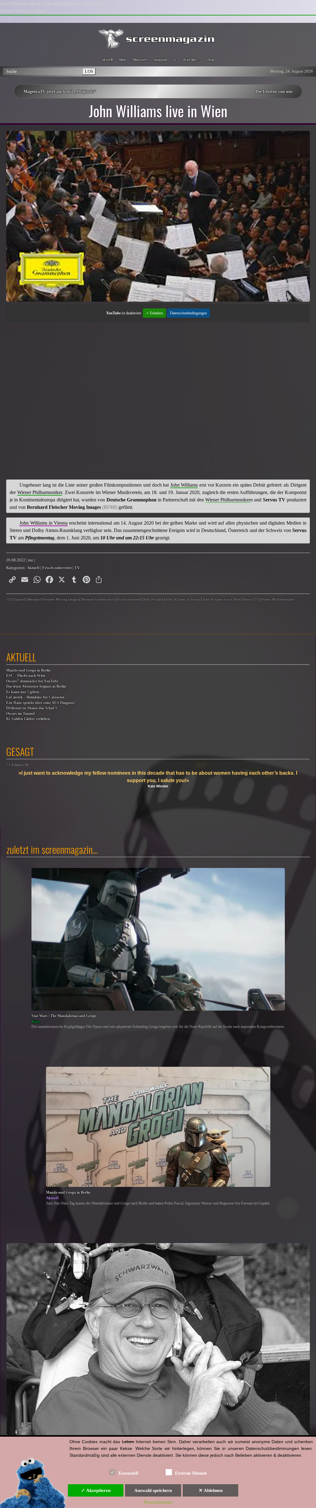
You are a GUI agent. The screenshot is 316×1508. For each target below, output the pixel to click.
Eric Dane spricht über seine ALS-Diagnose (40, 703)
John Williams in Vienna (183, 599)
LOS (89, 71)
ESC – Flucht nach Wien (25, 676)
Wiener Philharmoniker (277, 599)
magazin (160, 59)
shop (210, 59)
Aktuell (33, 568)
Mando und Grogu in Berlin (28, 670)
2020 (10, 599)
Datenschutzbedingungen (188, 313)
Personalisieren (158, 1502)
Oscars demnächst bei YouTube (32, 681)
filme (123, 59)
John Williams (153, 599)
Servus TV (251, 599)
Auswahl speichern (153, 1490)
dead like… (192, 59)
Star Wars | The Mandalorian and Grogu (63, 1016)
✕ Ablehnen (210, 1490)
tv (175, 59)
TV (77, 568)
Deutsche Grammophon (98, 599)
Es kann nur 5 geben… (24, 692)
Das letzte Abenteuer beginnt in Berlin (36, 687)
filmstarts (140, 59)
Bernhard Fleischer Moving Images (53, 599)
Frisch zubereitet (57, 568)
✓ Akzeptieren (95, 1490)
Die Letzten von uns (274, 91)
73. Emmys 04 (17, 765)
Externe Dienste (191, 1473)
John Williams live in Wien (222, 599)
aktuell (107, 59)
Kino (35, 1021)
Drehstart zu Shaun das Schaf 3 (31, 708)
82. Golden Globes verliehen (28, 719)
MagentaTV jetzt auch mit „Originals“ (59, 91)
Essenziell (128, 1473)
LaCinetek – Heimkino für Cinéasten (35, 697)
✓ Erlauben (154, 313)
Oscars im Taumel (20, 714)
